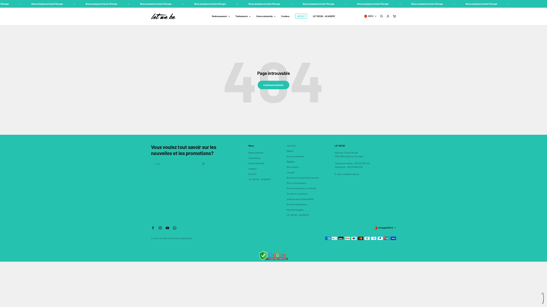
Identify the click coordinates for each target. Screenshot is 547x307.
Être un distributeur (297, 183)
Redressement (219, 16)
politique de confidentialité (300, 199)
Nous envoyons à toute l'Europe (19, 3)
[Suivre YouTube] (167, 228)
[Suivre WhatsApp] (175, 228)
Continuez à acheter (273, 85)
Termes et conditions (297, 193)
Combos (285, 16)
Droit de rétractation (297, 204)
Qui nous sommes (295, 156)
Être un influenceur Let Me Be (301, 188)
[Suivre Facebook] (153, 228)
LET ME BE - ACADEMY (324, 16)
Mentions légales (295, 209)
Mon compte (293, 167)
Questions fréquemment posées (303, 177)
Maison (290, 151)
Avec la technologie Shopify (180, 238)
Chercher (291, 145)
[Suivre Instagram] (160, 228)
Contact (291, 172)
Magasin (291, 161)
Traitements (241, 16)
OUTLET (301, 16)
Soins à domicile (264, 16)
